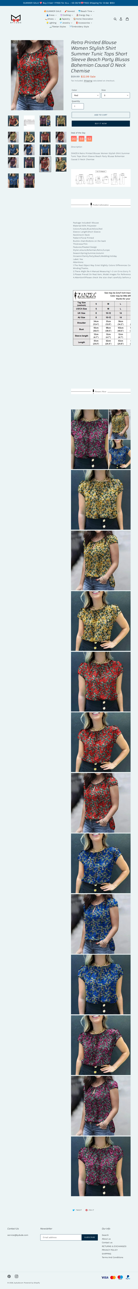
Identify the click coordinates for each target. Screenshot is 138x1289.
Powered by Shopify (32, 1283)
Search (105, 1235)
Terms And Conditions (112, 1257)
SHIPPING (106, 1254)
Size (103, 90)
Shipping (88, 81)
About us (106, 1239)
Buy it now (101, 123)
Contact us (107, 1242)
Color (74, 90)
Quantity (76, 101)
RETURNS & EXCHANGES (114, 1246)
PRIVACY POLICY (110, 1250)
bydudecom (18, 1283)
